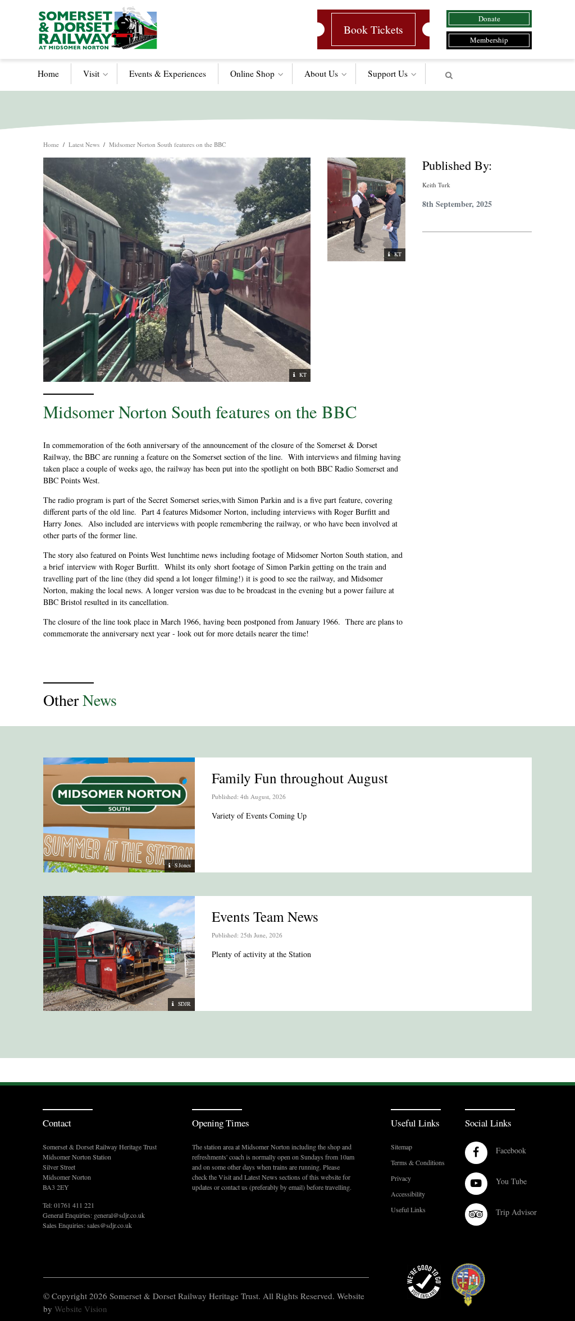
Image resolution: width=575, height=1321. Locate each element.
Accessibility (408, 1193)
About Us (321, 73)
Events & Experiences (167, 73)
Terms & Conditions (418, 1162)
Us (388, 73)
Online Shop (252, 73)
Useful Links (408, 1209)
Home (48, 73)
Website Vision (80, 1308)
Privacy (401, 1178)
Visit (91, 73)
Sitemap (401, 1146)
